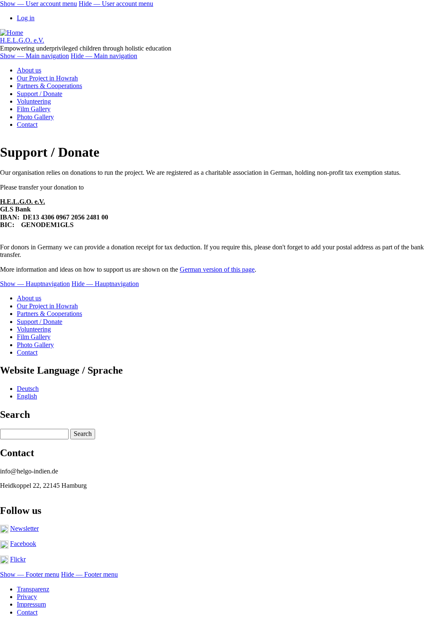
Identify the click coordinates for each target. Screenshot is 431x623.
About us (29, 70)
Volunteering (34, 101)
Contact (27, 124)
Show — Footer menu (29, 574)
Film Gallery (34, 108)
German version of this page (217, 269)
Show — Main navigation (34, 55)
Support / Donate (39, 93)
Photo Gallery (35, 116)
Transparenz (33, 589)
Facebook (23, 543)
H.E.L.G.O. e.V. (22, 40)
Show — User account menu (38, 3)
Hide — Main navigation (104, 55)
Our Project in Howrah (47, 78)
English (27, 396)
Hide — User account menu (116, 3)
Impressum (31, 604)
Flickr (18, 559)
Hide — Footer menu (89, 574)
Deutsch (28, 388)
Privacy (27, 596)
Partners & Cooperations (49, 85)
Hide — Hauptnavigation (105, 283)
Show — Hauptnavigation (35, 283)
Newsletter (24, 528)
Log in (26, 17)
